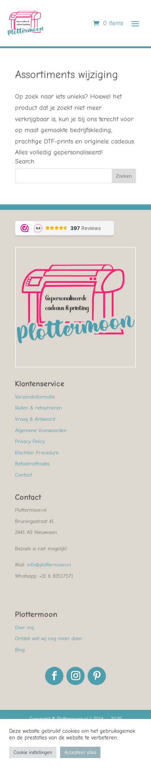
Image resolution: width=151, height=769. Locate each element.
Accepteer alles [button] (80, 752)
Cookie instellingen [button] (33, 752)
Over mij (24, 627)
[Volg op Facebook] (54, 676)
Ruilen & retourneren (38, 408)
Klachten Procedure (37, 453)
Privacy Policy (30, 441)
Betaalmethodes (32, 464)
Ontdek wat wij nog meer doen (48, 638)
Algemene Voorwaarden (41, 430)
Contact (23, 475)
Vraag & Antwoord (35, 419)
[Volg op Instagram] (75, 676)
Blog (20, 650)
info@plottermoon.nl (49, 565)
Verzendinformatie (35, 397)
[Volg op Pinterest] (97, 676)
